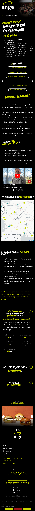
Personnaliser (26, 509)
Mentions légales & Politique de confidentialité (17, 496)
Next (29, 173)
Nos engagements (8, 448)
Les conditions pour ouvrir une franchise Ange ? (17, 81)
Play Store (19, 490)
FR (20, 6)
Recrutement (7, 451)
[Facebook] (10, 474)
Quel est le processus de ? (15, 369)
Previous (5, 173)
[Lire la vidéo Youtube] (17, 176)
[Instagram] (15, 474)
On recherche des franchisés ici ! (17, 72)
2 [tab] (16, 190)
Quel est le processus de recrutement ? (17, 85)
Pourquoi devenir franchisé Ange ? (17, 76)
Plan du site (17, 499)
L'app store (18, 492)
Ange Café (6, 454)
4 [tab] (22, 190)
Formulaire (15, 384)
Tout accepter (8, 509)
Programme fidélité (9, 463)
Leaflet (32, 240)
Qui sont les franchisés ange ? (17, 68)
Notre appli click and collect (17, 483)
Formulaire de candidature (17, 90)
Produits (5, 446)
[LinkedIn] (25, 474)
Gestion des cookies (17, 497)
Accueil (4, 15)
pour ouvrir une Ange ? (15, 313)
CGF (17, 495)
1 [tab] (13, 190)
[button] (31, 234)
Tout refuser (18, 509)
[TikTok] (20, 474)
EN (23, 6)
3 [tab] (19, 190)
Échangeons (7, 461)
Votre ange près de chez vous (12, 458)
